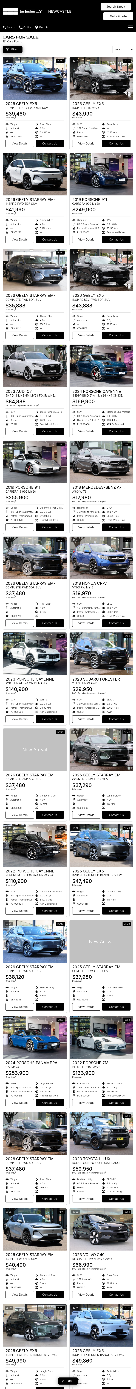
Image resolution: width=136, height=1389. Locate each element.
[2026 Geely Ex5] (101, 270)
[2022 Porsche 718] (101, 1037)
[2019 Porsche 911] (101, 174)
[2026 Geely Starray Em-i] (35, 174)
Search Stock (115, 6)
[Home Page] (37, 11)
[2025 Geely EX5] (101, 78)
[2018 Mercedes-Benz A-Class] (101, 462)
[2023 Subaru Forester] (101, 653)
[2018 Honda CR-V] (101, 558)
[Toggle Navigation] (130, 27)
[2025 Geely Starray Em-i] (101, 941)
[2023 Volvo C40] (101, 1229)
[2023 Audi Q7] (35, 366)
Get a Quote (118, 16)
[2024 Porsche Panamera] (35, 1037)
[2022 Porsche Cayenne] (35, 845)
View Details (20, 143)
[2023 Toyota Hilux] (101, 1133)
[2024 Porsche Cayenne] (101, 366)
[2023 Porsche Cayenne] (35, 653)
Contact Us (49, 143)
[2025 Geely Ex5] (35, 78)
